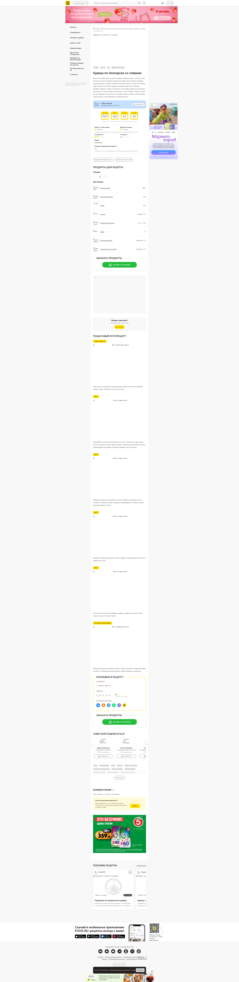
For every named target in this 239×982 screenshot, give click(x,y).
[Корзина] (163, 3)
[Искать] (144, 3)
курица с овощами (99, 772)
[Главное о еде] (87, 43)
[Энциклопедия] (87, 48)
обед (113, 765)
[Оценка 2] (100, 695)
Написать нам (120, 964)
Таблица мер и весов (122, 159)
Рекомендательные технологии (117, 959)
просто (119, 765)
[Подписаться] (130, 872)
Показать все (119, 778)
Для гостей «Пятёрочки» (75, 53)
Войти (135, 806)
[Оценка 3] (103, 695)
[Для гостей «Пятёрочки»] (87, 53)
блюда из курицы (117, 769)
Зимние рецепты (113, 772)
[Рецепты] (87, 27)
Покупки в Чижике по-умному (77, 64)
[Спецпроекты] (87, 32)
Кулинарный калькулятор (102, 159)
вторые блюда (104, 765)
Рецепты (73, 27)
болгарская (98, 142)
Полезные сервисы (77, 38)
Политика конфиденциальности (113, 957)
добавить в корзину (122, 265)
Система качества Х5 (77, 69)
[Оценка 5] (109, 695)
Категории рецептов (132, 959)
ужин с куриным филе (128, 772)
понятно (140, 970)
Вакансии (104, 959)
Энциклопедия (75, 48)
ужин (95, 765)
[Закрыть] (146, 957)
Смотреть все (141, 865)
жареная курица (130, 769)
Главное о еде (75, 43)
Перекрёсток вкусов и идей (75, 59)
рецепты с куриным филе (101, 769)
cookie (133, 970)
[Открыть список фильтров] (139, 3)
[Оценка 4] (106, 695)
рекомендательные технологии (120, 970)
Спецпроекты (75, 32)
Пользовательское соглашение (131, 957)
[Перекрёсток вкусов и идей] (87, 59)
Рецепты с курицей (131, 765)
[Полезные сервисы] (87, 38)
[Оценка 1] (97, 695)
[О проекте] (87, 74)
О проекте (74, 74)
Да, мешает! (119, 327)
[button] (93, 745)
